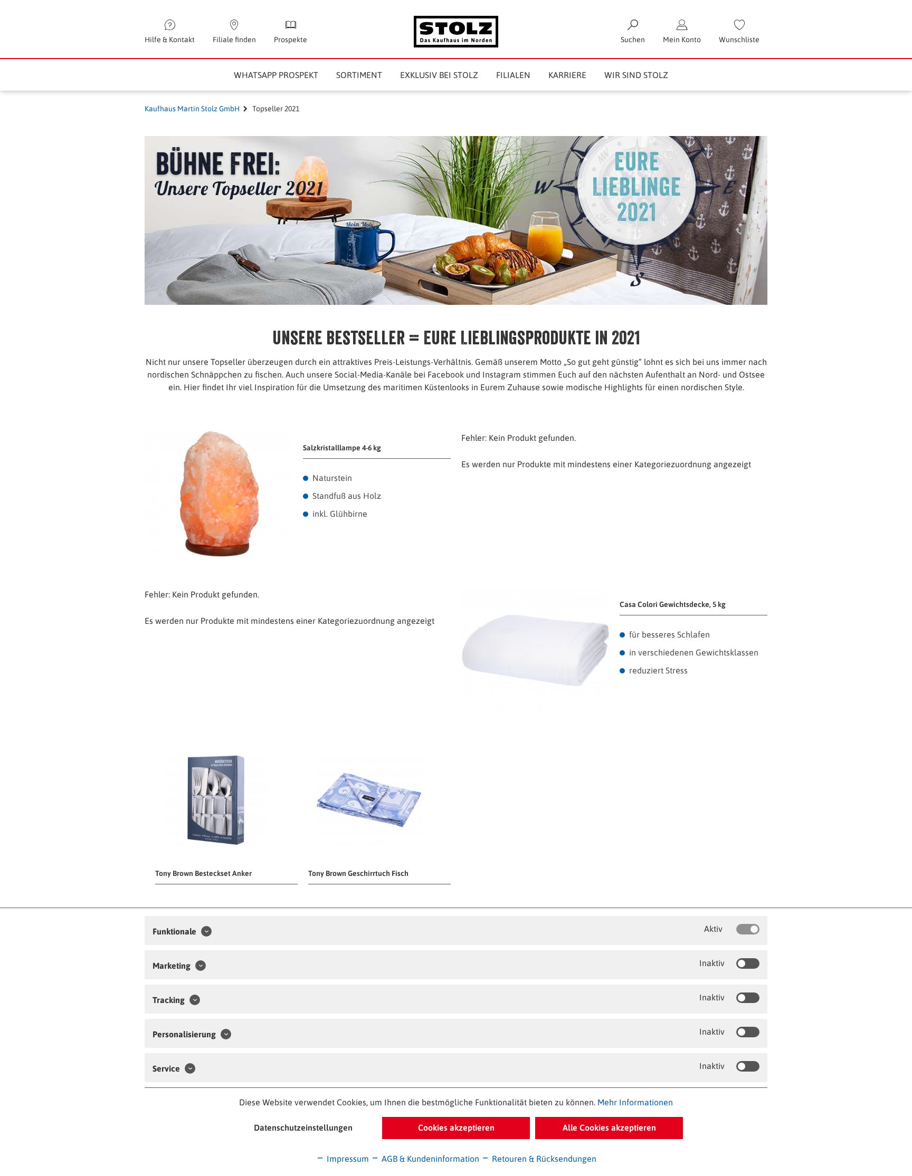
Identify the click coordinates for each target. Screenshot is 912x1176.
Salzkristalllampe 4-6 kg (342, 448)
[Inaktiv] (747, 963)
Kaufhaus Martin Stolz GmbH (192, 108)
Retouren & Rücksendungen (543, 1158)
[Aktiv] (747, 929)
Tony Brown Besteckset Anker (203, 873)
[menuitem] (739, 31)
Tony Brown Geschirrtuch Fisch (358, 873)
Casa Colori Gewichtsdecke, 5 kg (673, 604)
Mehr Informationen (635, 1102)
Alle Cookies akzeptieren (609, 1127)
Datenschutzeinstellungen (303, 1127)
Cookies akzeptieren (456, 1127)
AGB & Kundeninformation (429, 1158)
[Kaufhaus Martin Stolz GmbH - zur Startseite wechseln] (456, 31)
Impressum (347, 1158)
